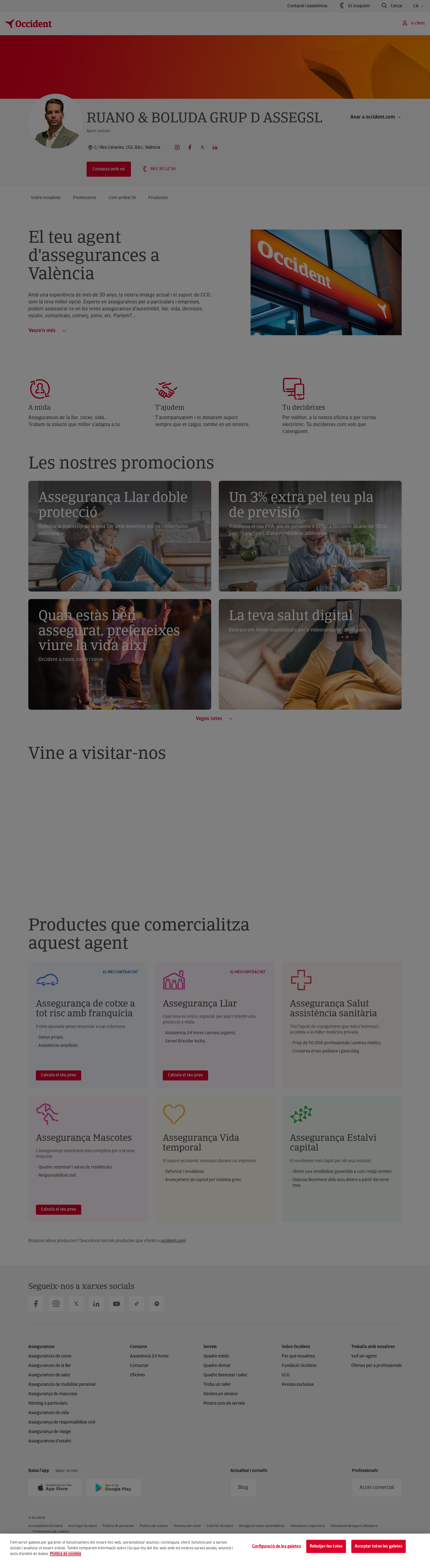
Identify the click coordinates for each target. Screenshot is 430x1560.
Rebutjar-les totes (326, 1546)
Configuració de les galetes (276, 1546)
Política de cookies (65, 1554)
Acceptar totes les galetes (378, 1546)
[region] (215, 1547)
